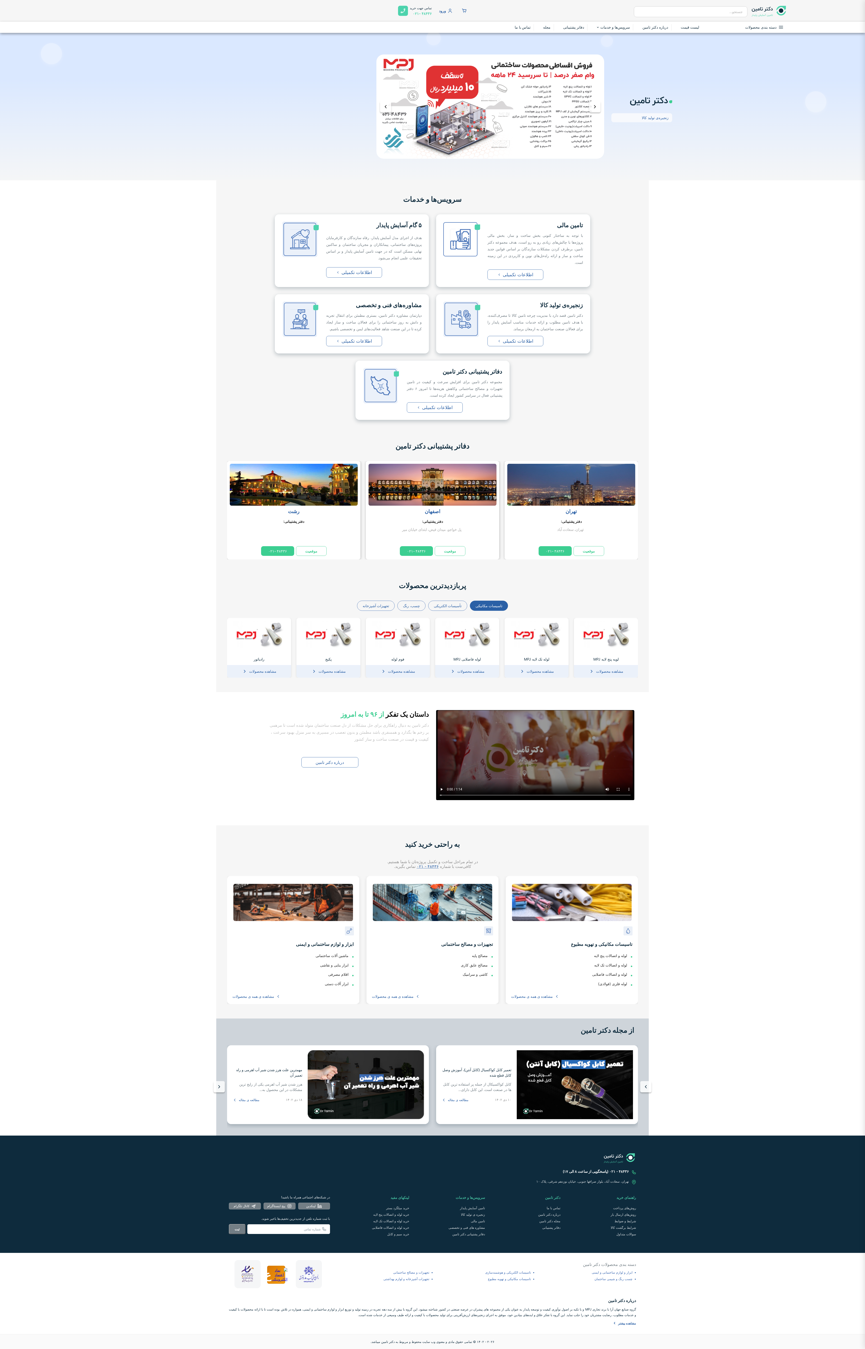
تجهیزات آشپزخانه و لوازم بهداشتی (406, 1279)
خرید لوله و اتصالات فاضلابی (390, 1227)
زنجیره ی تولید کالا (473, 1214)
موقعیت (589, 551)
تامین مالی (478, 1221)
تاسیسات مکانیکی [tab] (489, 606)
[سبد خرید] (464, 11)
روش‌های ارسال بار (623, 1214)
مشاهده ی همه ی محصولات (532, 996)
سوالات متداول (626, 1234)
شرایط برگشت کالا (623, 1227)
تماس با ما (523, 27)
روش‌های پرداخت (624, 1208)
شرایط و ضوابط (625, 1221)
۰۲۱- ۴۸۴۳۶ (555, 551)
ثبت (237, 1229)
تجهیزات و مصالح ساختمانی (411, 1272)
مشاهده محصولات (609, 671)
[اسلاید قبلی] (385, 106)
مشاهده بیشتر (627, 1323)
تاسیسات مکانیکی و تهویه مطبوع (509, 1279)
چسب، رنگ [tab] (411, 606)
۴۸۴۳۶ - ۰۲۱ (428, 866)
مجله (547, 27)
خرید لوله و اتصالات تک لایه (391, 1221)
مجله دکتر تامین (549, 1221)
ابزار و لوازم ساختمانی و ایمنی (612, 1272)
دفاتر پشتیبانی (573, 27)
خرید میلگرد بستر (397, 1208)
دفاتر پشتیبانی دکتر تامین (432, 445)
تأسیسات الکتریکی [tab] (448, 606)
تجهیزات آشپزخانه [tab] (376, 606)
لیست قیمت (690, 27)
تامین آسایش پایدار (472, 1208)
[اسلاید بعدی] (595, 106)
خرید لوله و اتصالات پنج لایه (391, 1214)
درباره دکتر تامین (655, 27)
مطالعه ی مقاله (458, 1100)
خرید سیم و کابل (398, 1234)
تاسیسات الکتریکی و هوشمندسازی (508, 1272)
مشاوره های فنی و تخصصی (466, 1227)
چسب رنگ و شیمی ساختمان (613, 1279)
